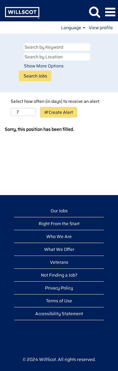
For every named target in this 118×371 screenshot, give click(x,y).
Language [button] (71, 27)
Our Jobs (59, 210)
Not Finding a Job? (59, 275)
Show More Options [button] (44, 65)
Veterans (59, 262)
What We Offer (59, 249)
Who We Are (59, 236)
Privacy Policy (59, 287)
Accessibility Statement (59, 313)
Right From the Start (59, 223)
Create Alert (60, 112)
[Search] (94, 11)
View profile (101, 27)
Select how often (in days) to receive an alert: (55, 101)
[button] (110, 12)
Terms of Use (59, 300)
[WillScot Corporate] (20, 12)
